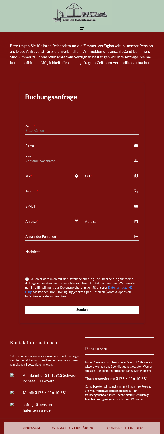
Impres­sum (30, 428)
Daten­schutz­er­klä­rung (72, 428)
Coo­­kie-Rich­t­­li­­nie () (124, 428)
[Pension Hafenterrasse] (82, 12)
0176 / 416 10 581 (51, 393)
